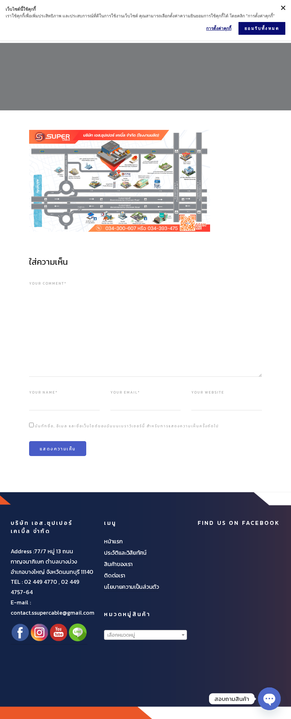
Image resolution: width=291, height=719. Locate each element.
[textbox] (145, 635)
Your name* (43, 392)
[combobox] (145, 635)
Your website (207, 392)
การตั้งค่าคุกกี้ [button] (218, 28)
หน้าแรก (113, 541)
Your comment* (48, 283)
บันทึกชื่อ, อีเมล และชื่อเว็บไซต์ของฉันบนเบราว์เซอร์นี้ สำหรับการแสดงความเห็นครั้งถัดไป (127, 426)
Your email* (125, 392)
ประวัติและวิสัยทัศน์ (125, 552)
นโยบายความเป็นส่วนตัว (131, 586)
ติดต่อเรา (114, 575)
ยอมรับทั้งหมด (262, 28)
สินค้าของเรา (118, 564)
